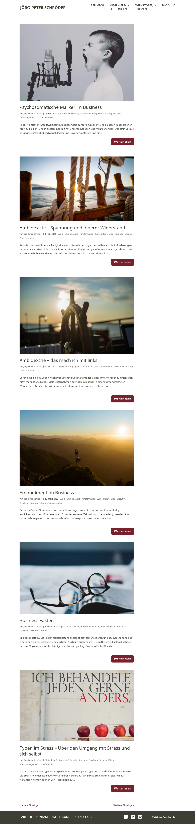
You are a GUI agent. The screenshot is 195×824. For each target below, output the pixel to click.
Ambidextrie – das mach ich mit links (58, 360)
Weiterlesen (122, 142)
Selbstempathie (27, 117)
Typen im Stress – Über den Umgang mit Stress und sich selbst (75, 751)
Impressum (60, 817)
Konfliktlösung (105, 113)
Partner (26, 817)
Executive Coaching (88, 760)
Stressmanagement (45, 117)
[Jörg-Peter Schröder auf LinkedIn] (133, 817)
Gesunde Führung (88, 113)
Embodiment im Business (47, 492)
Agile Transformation (83, 234)
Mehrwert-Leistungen (118, 7)
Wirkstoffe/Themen (144, 7)
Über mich (96, 5)
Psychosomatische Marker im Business (61, 107)
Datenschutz (83, 817)
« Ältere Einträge (29, 805)
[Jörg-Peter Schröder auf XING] (140, 817)
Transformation (27, 238)
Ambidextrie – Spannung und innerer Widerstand (72, 228)
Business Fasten (37, 620)
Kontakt (42, 817)
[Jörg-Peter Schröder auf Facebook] (126, 817)
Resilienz (117, 113)
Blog (166, 5)
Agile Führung (65, 234)
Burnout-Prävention (69, 113)
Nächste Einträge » (123, 805)
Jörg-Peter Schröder (43, 7)
